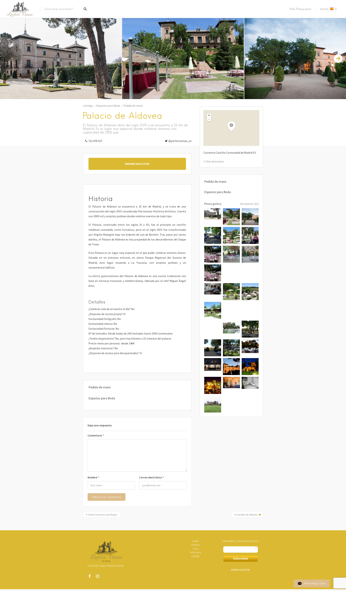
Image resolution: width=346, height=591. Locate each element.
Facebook (89, 577)
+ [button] (209, 115)
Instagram (97, 577)
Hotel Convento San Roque (102, 514)
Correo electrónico (151, 477)
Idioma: (325, 9)
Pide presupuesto (300, 9)
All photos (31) (249, 204)
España (195, 556)
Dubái (195, 541)
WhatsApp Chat (314, 583)
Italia (195, 548)
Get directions (215, 161)
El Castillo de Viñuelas (246, 514)
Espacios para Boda (108, 105)
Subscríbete (240, 558)
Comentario (96, 435)
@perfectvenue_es (180, 141)
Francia (195, 545)
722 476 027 (95, 141)
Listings (88, 105)
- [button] (209, 119)
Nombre (93, 477)
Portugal (195, 552)
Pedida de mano (133, 105)
